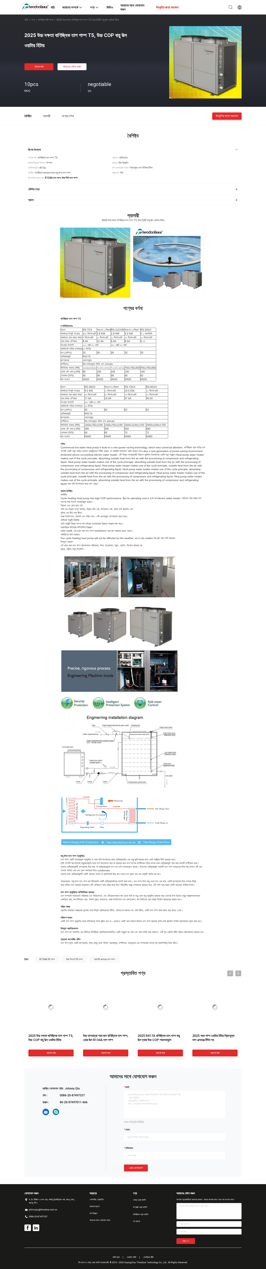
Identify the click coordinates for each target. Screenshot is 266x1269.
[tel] (66, 1112)
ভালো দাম (39, 66)
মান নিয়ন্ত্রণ (94, 1213)
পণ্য (33, 19)
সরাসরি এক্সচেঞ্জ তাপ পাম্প (104, 959)
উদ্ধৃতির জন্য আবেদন (227, 116)
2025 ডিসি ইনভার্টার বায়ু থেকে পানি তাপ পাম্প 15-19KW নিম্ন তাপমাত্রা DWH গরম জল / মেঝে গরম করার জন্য (213, 1040)
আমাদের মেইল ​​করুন (72, 66)
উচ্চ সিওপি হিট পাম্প (74, 959)
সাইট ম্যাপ (116, 1257)
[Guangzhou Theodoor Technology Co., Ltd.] (35, 6)
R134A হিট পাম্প (47, 959)
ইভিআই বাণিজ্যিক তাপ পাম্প (42, 1036)
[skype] (56, 1112)
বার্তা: (127, 1087)
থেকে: (127, 1129)
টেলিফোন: (129, 1148)
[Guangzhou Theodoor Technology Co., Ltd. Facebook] (27, 1228)
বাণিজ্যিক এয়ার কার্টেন (140, 1214)
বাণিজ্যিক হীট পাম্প (45, 19)
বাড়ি (26, 19)
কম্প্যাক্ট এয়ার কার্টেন (140, 1207)
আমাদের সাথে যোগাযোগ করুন (100, 1220)
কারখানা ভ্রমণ (95, 1206)
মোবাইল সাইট (131, 1257)
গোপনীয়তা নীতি (148, 1257)
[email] (46, 1112)
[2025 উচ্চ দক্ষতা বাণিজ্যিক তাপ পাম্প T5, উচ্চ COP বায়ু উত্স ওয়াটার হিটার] (205, 62)
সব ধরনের (136, 1221)
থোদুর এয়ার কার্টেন (139, 1200)
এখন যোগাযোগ (136, 1168)
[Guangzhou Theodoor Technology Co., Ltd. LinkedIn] (36, 1228)
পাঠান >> (185, 1241)
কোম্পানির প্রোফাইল (97, 1199)
